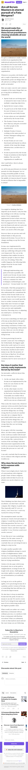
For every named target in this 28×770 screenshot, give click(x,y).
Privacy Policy (19, 756)
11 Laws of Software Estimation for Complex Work (9, 699)
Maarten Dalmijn (9, 19)
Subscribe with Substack (15, 749)
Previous (6, 662)
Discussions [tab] (13, 693)
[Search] (25, 692)
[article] (14, 702)
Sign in (24, 2)
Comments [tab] (5, 673)
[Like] (2, 24)
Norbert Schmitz (16, 205)
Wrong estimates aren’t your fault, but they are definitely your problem (10, 703)
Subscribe (19, 2)
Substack (6, 766)
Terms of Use (21, 647)
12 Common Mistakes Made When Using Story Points (10, 713)
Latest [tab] (7, 693)
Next (23, 662)
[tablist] (8, 673)
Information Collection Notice (17, 649)
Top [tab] (3, 693)
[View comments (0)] (6, 24)
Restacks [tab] (11, 673)
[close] (23, 718)
